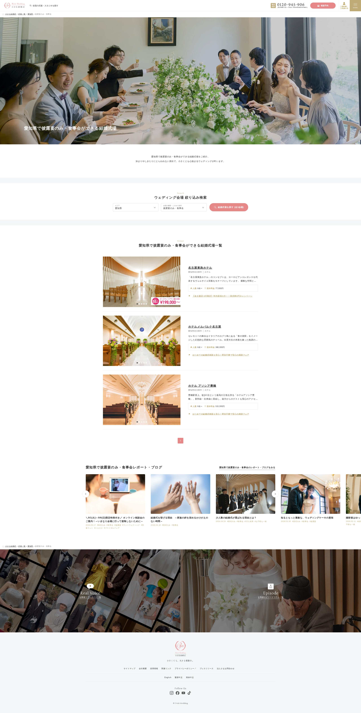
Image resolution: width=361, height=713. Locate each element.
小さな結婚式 (10, 14)
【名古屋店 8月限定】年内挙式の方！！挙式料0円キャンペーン (222, 296)
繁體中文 (179, 677)
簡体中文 (190, 677)
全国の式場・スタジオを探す (45, 6)
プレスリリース (206, 668)
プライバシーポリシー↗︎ (185, 668)
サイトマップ (129, 668)
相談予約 (325, 6)
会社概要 (143, 668)
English (167, 677)
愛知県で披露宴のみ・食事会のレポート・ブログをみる (247, 467)
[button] (137, 303)
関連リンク (166, 668)
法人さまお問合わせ (226, 668)
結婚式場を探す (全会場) (231, 207)
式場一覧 (22, 14)
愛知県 (30, 14)
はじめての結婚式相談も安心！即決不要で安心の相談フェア (220, 355)
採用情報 (154, 668)
